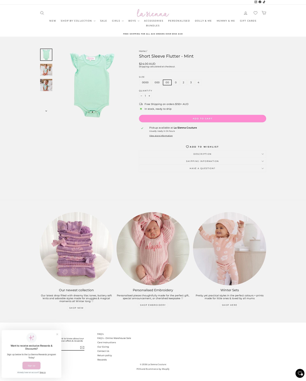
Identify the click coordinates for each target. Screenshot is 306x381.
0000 (145, 82)
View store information (161, 136)
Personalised (179, 20)
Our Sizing (103, 346)
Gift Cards (248, 20)
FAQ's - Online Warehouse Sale (114, 338)
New (52, 20)
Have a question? (202, 168)
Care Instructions (106, 342)
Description (202, 154)
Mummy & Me (226, 20)
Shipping (144, 66)
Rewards (102, 359)
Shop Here (229, 305)
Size (142, 77)
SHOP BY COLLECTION (77, 20)
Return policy (104, 355)
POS (139, 369)
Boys (132, 20)
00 (167, 82)
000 (157, 82)
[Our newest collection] (76, 248)
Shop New (76, 308)
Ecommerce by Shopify (158, 369)
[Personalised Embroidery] (153, 248)
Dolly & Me (203, 20)
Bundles (153, 25)
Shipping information (202, 161)
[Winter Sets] (229, 248)
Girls (116, 20)
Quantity (145, 91)
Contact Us (103, 351)
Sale (103, 20)
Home (142, 51)
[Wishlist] (255, 13)
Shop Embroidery (153, 305)
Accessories (154, 20)
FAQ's (100, 334)
